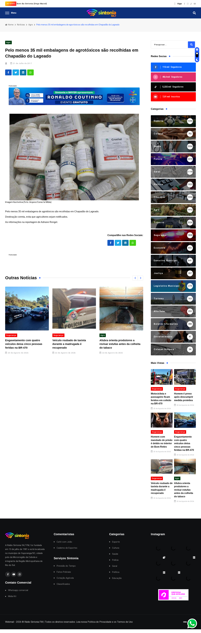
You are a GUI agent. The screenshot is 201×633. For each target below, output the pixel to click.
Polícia (115, 560)
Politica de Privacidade (99, 621)
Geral (114, 566)
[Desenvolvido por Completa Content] (185, 622)
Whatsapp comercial (18, 590)
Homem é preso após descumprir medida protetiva (183, 397)
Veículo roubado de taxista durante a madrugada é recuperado (69, 344)
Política (115, 572)
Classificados (63, 584)
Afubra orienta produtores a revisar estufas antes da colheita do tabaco (119, 344)
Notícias (21, 24)
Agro (30, 24)
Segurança (11, 335)
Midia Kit (12, 596)
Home (11, 24)
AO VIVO (11, 4)
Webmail (9, 621)
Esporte (116, 542)
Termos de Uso (125, 621)
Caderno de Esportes (67, 548)
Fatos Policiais (64, 572)
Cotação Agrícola (65, 578)
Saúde (115, 554)
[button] (135, 278)
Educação (117, 578)
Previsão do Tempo (66, 566)
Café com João (64, 542)
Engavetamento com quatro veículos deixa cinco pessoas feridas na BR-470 (23, 344)
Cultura (115, 548)
